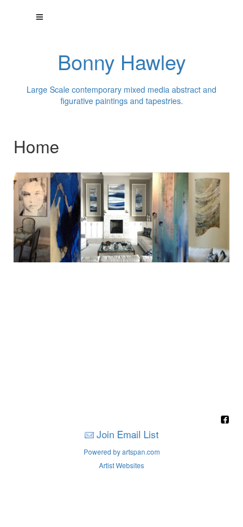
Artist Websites (121, 465)
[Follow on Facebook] (224, 420)
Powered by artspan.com (122, 451)
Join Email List (128, 434)
